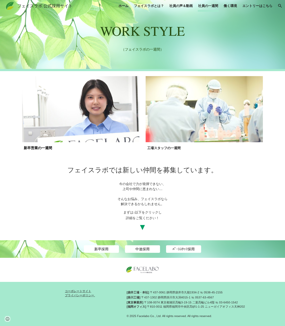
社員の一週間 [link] (208, 6)
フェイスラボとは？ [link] (149, 6)
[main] (142, 30)
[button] (280, 6)
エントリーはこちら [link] (257, 6)
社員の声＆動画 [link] (181, 6)
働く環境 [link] (230, 6)
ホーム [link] (124, 6)
